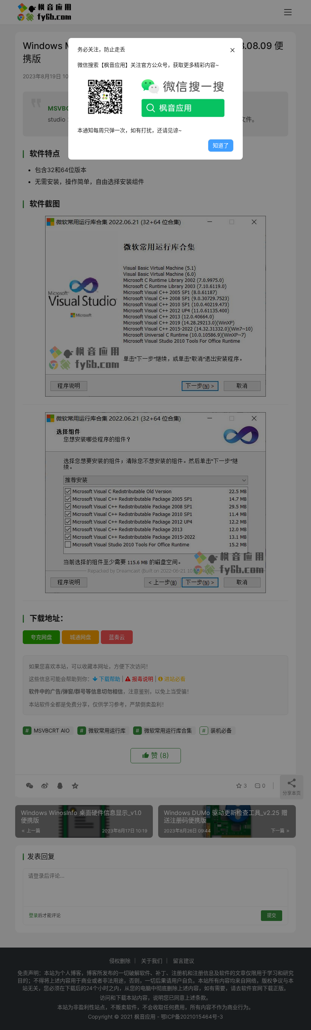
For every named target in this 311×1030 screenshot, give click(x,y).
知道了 (221, 145)
